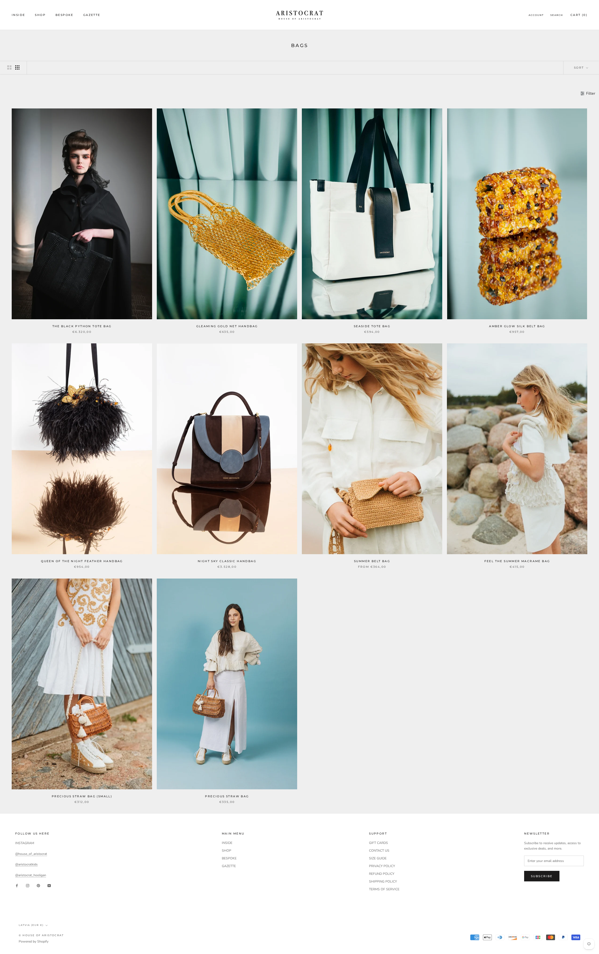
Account (536, 15)
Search (556, 15)
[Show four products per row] (17, 67)
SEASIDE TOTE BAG (372, 326)
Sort (579, 67)
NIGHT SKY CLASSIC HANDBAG (227, 561)
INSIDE (18, 15)
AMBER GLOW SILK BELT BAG (517, 326)
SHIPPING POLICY (383, 881)
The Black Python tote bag (82, 326)
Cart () (578, 15)
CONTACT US (379, 850)
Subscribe (542, 876)
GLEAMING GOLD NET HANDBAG (227, 326)
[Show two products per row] (9, 67)
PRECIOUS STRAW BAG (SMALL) (82, 796)
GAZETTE (91, 15)
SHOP (40, 15)
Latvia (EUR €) (31, 925)
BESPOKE (64, 15)
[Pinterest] (38, 885)
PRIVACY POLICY (382, 866)
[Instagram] (27, 885)
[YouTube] (49, 885)
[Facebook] (16, 885)
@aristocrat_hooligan (30, 875)
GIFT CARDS (378, 843)
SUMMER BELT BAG (372, 561)
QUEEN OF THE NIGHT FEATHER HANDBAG (82, 561)
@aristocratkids (26, 864)
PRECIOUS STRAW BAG (227, 796)
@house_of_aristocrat (31, 854)
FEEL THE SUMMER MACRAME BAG (517, 561)
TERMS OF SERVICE (384, 889)
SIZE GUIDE (378, 858)
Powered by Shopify (33, 941)
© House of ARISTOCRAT (41, 935)
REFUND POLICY (381, 874)
